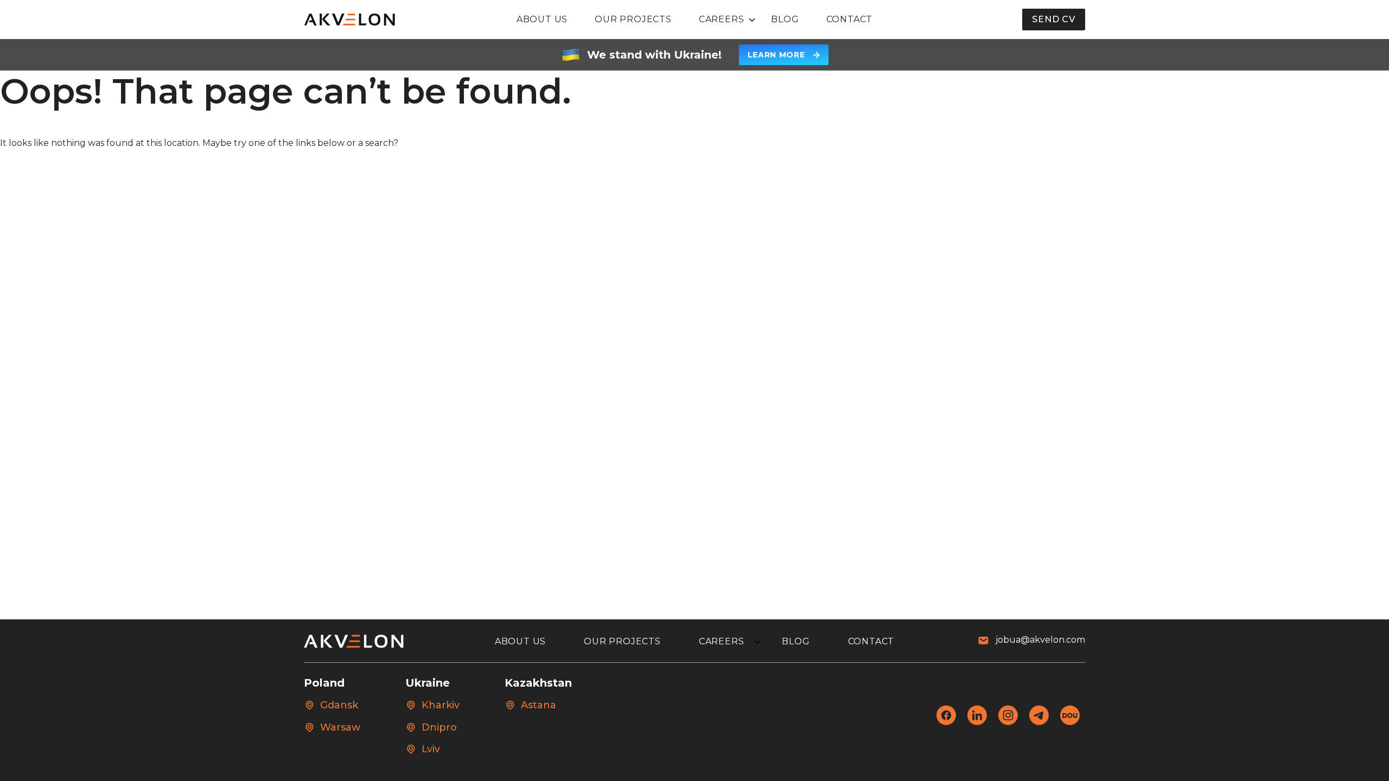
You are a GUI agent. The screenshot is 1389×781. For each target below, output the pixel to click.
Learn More (776, 55)
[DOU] (1070, 722)
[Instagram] (1008, 722)
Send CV (1053, 19)
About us (542, 19)
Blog (785, 19)
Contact (849, 19)
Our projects (633, 19)
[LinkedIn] (977, 722)
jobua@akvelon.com (1040, 640)
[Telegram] (1039, 722)
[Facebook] (946, 722)
